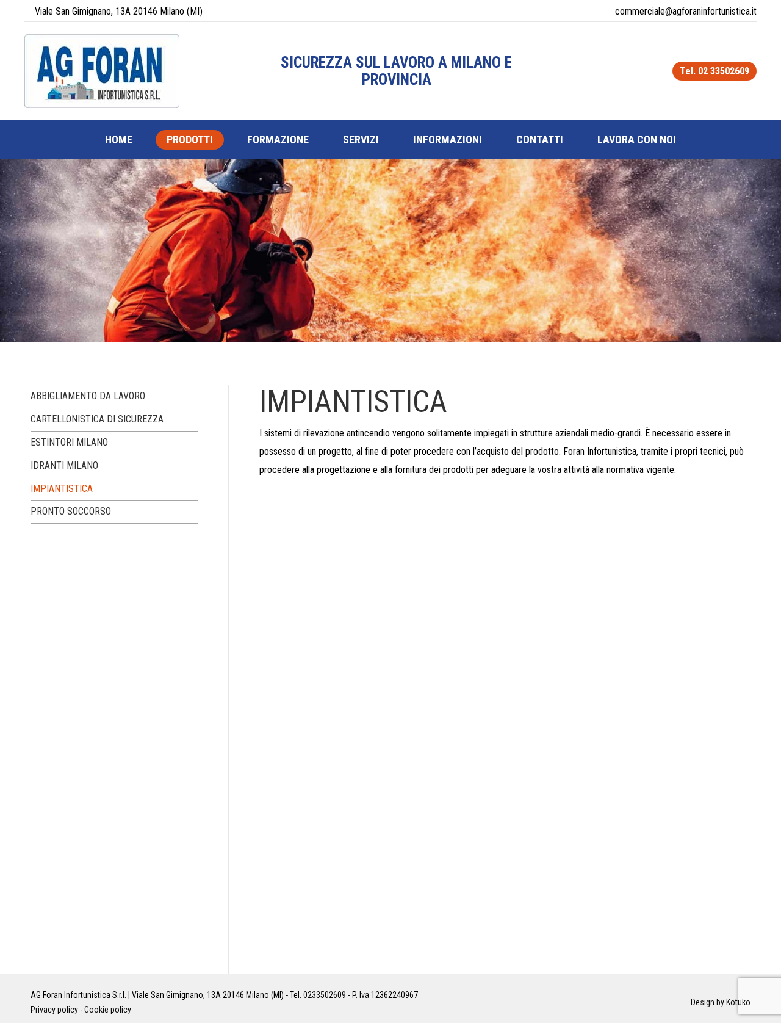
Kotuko (738, 1002)
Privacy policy (54, 1009)
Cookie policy (107, 1009)
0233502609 (324, 995)
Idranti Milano (64, 465)
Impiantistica (62, 488)
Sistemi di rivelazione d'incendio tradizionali (402, 921)
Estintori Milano (69, 442)
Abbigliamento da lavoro (88, 396)
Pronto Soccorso (71, 511)
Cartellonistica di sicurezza (97, 419)
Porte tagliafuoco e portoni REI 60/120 (380, 628)
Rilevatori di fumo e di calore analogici (384, 775)
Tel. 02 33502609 (714, 71)
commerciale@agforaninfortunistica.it (686, 11)
